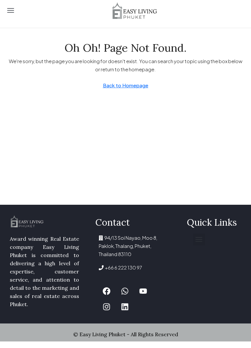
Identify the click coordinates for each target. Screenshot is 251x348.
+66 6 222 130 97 (123, 267)
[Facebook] (106, 291)
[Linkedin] (125, 307)
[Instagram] (106, 307)
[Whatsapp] (125, 291)
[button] (11, 10)
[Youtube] (143, 291)
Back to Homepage (125, 85)
